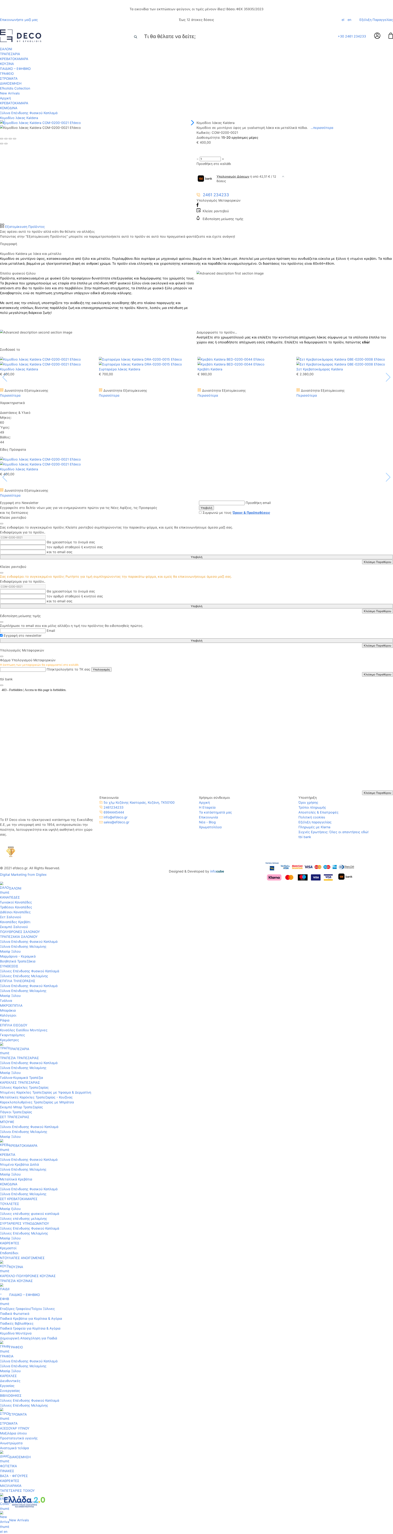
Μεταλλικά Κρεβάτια (16, 1179)
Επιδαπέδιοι (9, 1253)
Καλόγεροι (8, 1015)
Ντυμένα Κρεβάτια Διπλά (19, 1164)
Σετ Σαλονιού (10, 917)
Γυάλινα (6, 1000)
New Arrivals (10, 93)
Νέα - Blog (207, 822)
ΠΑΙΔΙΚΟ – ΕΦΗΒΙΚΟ (15, 69)
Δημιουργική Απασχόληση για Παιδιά (28, 1338)
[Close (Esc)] (1, 138)
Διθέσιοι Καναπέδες (15, 912)
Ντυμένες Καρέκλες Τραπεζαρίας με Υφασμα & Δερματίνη (45, 1092)
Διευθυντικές (10, 1381)
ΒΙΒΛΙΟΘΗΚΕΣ (10, 1395)
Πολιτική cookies (311, 817)
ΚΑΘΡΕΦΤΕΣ (9, 1243)
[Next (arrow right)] (6, 143)
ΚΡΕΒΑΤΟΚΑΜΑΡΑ (14, 59)
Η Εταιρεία (207, 807)
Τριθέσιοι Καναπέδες (16, 907)
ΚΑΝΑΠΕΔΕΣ (10, 897)
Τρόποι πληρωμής (312, 807)
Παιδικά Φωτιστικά (14, 1314)
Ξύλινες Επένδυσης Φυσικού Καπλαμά (29, 971)
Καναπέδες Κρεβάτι (15, 922)
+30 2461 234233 (352, 36)
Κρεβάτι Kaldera (210, 369)
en (349, 20)
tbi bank (304, 837)
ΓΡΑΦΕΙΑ (7, 1356)
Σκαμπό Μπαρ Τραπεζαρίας (21, 1107)
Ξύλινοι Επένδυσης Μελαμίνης (23, 1132)
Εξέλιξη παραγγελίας (315, 822)
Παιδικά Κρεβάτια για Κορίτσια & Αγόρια (31, 1318)
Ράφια (4, 1020)
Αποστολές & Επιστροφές (318, 812)
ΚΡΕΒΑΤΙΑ (7, 1155)
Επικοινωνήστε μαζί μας (19, 20)
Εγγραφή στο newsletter (23, 635)
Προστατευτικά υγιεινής (19, 1438)
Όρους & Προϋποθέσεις (251, 513)
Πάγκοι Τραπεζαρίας (16, 1112)
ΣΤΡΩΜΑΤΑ (9, 78)
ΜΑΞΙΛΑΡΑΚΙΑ (10, 1486)
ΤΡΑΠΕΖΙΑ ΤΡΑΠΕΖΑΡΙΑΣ (19, 1058)
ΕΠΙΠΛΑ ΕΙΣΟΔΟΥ (13, 1025)
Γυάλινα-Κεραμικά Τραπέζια (21, 1078)
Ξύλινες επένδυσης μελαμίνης (23, 1218)
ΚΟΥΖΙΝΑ (7, 64)
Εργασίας (7, 1386)
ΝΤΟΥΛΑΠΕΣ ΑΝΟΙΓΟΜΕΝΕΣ (22, 1258)
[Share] (6, 138)
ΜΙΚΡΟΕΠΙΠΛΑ (11, 1005)
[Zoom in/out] (14, 138)
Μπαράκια (8, 1010)
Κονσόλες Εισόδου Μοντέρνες (23, 1030)
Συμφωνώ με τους (236, 513)
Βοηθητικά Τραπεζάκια (17, 961)
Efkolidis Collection (15, 88)
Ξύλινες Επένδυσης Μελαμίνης (24, 976)
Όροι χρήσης (308, 802)
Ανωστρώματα (11, 1443)
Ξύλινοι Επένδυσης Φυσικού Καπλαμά (29, 1127)
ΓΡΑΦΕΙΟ (7, 73)
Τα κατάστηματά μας (215, 812)
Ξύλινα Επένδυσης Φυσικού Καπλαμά (29, 113)
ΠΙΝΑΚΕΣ (7, 1471)
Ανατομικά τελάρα (14, 1448)
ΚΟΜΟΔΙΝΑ (8, 108)
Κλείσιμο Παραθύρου (377, 562)
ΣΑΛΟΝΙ (6, 49)
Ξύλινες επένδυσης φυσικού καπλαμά (29, 1214)
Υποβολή (206, 507)
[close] (1, 523)
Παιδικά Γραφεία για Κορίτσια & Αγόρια (30, 1328)
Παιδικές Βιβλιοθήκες (17, 1323)
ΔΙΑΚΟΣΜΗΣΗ (10, 83)
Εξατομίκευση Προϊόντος (24, 227)
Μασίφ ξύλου (10, 1209)
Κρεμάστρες (9, 1040)
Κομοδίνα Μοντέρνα (16, 1333)
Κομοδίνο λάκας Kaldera (19, 118)
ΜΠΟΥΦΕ (7, 1122)
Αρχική (5, 98)
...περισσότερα (322, 128)
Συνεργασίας (10, 1391)
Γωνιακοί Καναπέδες (16, 902)
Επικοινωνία (208, 817)
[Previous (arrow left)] (1, 143)
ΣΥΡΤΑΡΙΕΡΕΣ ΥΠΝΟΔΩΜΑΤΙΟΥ (24, 1223)
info (217, 871)
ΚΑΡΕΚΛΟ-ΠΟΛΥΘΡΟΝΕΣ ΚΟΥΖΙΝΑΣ (28, 1276)
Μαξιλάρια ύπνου (13, 1433)
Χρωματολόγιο (210, 827)
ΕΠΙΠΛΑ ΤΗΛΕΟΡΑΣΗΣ (17, 981)
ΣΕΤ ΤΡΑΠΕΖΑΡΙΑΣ (14, 1117)
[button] (191, 122)
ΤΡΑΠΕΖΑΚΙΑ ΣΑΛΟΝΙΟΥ (19, 937)
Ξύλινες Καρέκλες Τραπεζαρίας (24, 1087)
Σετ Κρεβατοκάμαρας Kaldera (319, 369)
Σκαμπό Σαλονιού (14, 927)
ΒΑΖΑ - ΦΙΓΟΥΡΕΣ (14, 1476)
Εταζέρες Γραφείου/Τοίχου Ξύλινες (27, 1309)
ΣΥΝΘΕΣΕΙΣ (9, 966)
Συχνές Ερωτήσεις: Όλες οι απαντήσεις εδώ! (333, 832)
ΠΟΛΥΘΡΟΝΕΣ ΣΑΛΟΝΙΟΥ (20, 932)
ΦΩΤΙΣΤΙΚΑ (8, 1466)
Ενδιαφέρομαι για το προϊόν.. (22, 532)
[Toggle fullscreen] (10, 138)
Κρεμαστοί (8, 1248)
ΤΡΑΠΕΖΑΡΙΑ (10, 54)
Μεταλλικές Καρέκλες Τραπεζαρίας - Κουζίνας (36, 1097)
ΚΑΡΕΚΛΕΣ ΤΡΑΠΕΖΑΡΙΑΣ (20, 1082)
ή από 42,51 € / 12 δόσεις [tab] (246, 179)
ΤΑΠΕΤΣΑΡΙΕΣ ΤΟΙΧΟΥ (17, 1491)
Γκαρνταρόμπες (12, 1035)
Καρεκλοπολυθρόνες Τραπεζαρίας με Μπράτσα (37, 1102)
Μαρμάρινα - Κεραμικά (18, 956)
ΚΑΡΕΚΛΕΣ (8, 1376)
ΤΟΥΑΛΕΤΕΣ (9, 1204)
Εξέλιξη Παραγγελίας (376, 20)
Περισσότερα (10, 395)
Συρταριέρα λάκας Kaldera (119, 369)
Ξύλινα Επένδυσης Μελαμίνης (23, 946)
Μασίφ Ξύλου (10, 951)
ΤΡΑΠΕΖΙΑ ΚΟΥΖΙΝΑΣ (16, 1281)
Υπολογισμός (101, 669)
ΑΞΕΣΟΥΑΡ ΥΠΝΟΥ (14, 1428)
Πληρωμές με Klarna (314, 827)
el (343, 20)
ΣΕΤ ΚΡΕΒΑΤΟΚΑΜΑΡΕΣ (18, 1199)
